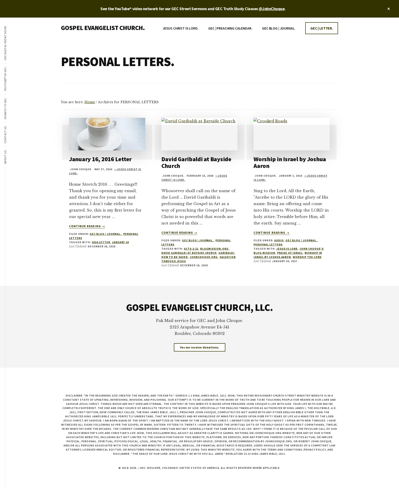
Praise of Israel (290, 253)
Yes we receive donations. (199, 347)
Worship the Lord (307, 257)
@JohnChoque (271, 8)
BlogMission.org (214, 248)
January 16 (120, 242)
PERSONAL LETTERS (268, 244)
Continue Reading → (87, 226)
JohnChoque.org (204, 257)
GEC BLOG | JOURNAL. (105, 234)
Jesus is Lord (287, 248)
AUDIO (279, 240)
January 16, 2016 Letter (100, 159)
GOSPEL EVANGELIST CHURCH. (103, 28)
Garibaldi (226, 253)
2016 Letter (101, 242)
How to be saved (174, 257)
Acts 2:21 (191, 248)
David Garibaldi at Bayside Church (196, 162)
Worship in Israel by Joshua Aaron (290, 162)
